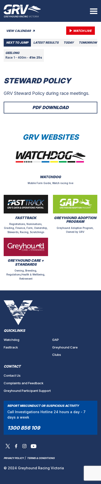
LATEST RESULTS (46, 42)
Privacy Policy (14, 458)
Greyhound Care (65, 347)
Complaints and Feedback (23, 383)
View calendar (19, 31)
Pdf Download (50, 107)
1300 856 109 (23, 428)
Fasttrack (11, 347)
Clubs (56, 355)
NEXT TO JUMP (17, 42)
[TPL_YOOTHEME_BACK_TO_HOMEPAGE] (22, 11)
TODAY (68, 42)
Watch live (82, 31)
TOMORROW (88, 42)
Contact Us (12, 375)
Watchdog (11, 340)
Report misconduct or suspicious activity (43, 406)
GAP (55, 340)
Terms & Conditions (41, 458)
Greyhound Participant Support (27, 391)
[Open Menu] (93, 11)
